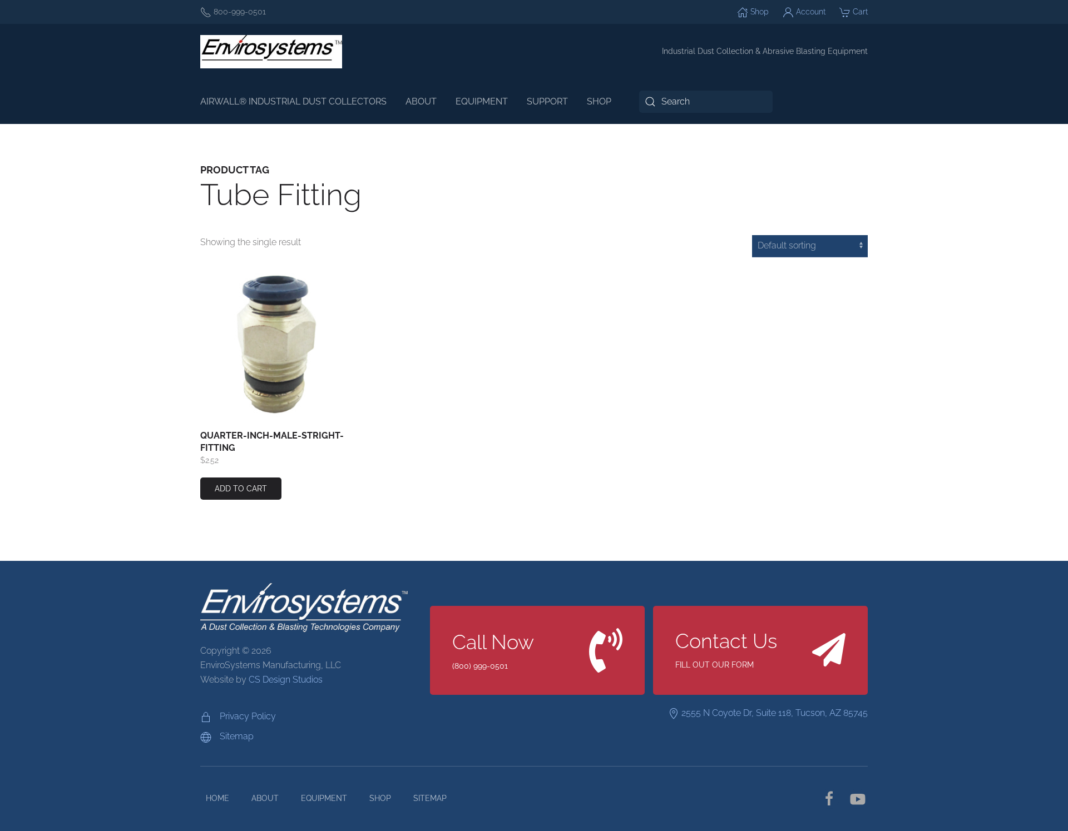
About (421, 101)
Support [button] (547, 101)
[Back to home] (271, 51)
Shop (758, 11)
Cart (859, 11)
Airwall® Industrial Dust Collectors (293, 101)
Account (809, 11)
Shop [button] (599, 101)
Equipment (324, 798)
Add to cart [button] (241, 488)
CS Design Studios (286, 679)
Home (217, 798)
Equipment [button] (482, 101)
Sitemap (430, 798)
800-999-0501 (238, 11)
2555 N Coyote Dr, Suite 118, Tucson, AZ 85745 (773, 713)
